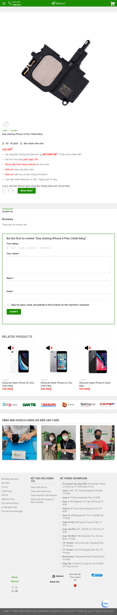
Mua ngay (27, 190)
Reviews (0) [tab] (7, 211)
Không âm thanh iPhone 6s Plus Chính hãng (56, 384)
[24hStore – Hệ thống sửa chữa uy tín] (58, 3)
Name (10, 278)
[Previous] (2, 369)
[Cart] (112, 3)
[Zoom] (6, 124)
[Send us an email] (13, 591)
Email (10, 291)
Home (4, 130)
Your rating (13, 243)
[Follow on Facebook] (13, 587)
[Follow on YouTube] (16, 591)
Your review (13, 253)
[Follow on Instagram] (16, 587)
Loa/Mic (13, 130)
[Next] (115, 369)
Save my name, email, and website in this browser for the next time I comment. (50, 305)
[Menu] (4, 3)
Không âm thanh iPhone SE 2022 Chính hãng (18, 384)
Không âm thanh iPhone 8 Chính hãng (94, 384)
